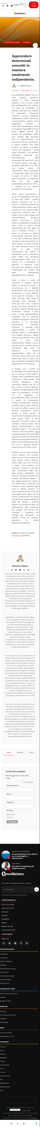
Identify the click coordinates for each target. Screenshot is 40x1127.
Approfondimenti (7, 949)
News (2, 1028)
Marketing (3, 965)
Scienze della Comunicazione (8, 993)
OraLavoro (3, 1047)
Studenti (2, 997)
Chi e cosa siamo (8, 904)
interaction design (5, 979)
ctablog (2, 1061)
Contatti (5, 915)
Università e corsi (7, 989)
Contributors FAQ (8, 930)
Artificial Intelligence (6, 961)
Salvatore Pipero (25, 86)
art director (26, 42)
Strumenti (4, 1042)
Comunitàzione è (5, 1076)
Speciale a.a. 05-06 (5, 1001)
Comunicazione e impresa (12, 42)
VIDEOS (31, 752)
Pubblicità (5, 919)
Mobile (4, 923)
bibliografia (3, 1058)
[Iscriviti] (36, 889)
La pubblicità (4, 954)
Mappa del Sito (4, 1083)
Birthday (9, 810)
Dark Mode (25, 5)
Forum (2, 1069)
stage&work (3, 1018)
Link (1, 1079)
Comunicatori (4, 972)
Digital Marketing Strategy (8, 969)
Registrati (5, 939)
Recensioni (3, 1011)
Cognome (10, 802)
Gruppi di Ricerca (5, 1087)
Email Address (12, 785)
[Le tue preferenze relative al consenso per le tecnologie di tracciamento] (36, 1123)
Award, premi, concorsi (7, 1036)
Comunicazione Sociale (7, 976)
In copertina (3, 958)
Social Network (4, 1065)
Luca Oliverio (33, 1118)
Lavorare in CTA (7, 908)
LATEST (8, 752)
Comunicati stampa (6, 1033)
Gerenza (5, 912)
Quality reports (4, 983)
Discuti (2, 1050)
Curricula (2, 1072)
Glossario (3, 1054)
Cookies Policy (26, 1110)
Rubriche (3, 1006)
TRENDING (20, 752)
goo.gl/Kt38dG (24, 535)
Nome (8, 794)
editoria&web (4, 1022)
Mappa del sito (7, 926)
